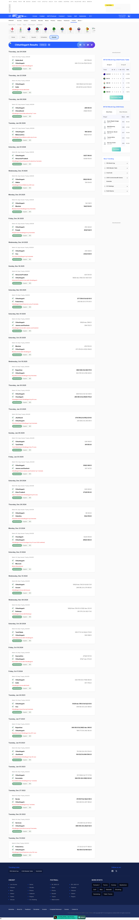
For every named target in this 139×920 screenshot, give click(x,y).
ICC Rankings (110, 186)
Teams (74, 20)
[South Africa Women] (104, 79)
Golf (75, 16)
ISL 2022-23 (55, 884)
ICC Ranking (33, 899)
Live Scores (13, 884)
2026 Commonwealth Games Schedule (114, 179)
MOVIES (28, 1)
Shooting (118, 889)
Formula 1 (62, 16)
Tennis (69, 16)
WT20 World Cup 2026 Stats (113, 107)
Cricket (35, 16)
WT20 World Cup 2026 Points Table (116, 60)
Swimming (96, 894)
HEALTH (51, 1)
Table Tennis (108, 894)
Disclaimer (36, 909)
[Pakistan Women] (104, 92)
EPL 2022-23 (75, 884)
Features (67, 20)
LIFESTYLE (44, 1)
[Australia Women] (104, 74)
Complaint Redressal (55, 909)
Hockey (113, 885)
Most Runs (109, 112)
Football (42, 16)
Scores (19, 20)
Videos (59, 20)
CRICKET (34, 1)
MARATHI (89, 1)
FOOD (39, 1)
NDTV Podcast (51, 16)
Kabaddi (109, 889)
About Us (19, 909)
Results (40, 20)
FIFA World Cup (110, 163)
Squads (33, 37)
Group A (109, 64)
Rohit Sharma (110, 191)
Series (26, 20)
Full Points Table (116, 97)
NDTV (10, 1)
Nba (101, 889)
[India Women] (104, 83)
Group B (123, 64)
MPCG (84, 1)
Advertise (11, 909)
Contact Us (75, 909)
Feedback (28, 909)
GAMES (60, 1)
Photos (53, 20)
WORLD (15, 1)
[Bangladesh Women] (104, 87)
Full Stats (116, 149)
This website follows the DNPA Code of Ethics (81, 913)
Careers (66, 909)
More (80, 20)
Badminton (82, 16)
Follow (42, 44)
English (25, 68)
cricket (19, 24)
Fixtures (33, 20)
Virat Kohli (109, 173)
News (47, 20)
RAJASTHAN (78, 1)
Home (13, 37)
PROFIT (20, 1)
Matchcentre (55, 899)
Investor (44, 909)
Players (32, 896)
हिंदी (24, 1)
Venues (12, 899)
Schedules (44, 37)
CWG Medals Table (111, 168)
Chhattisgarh (31, 24)
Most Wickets (123, 112)
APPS (72, 1)
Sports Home (12, 24)
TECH (55, 1)
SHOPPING (66, 1)
